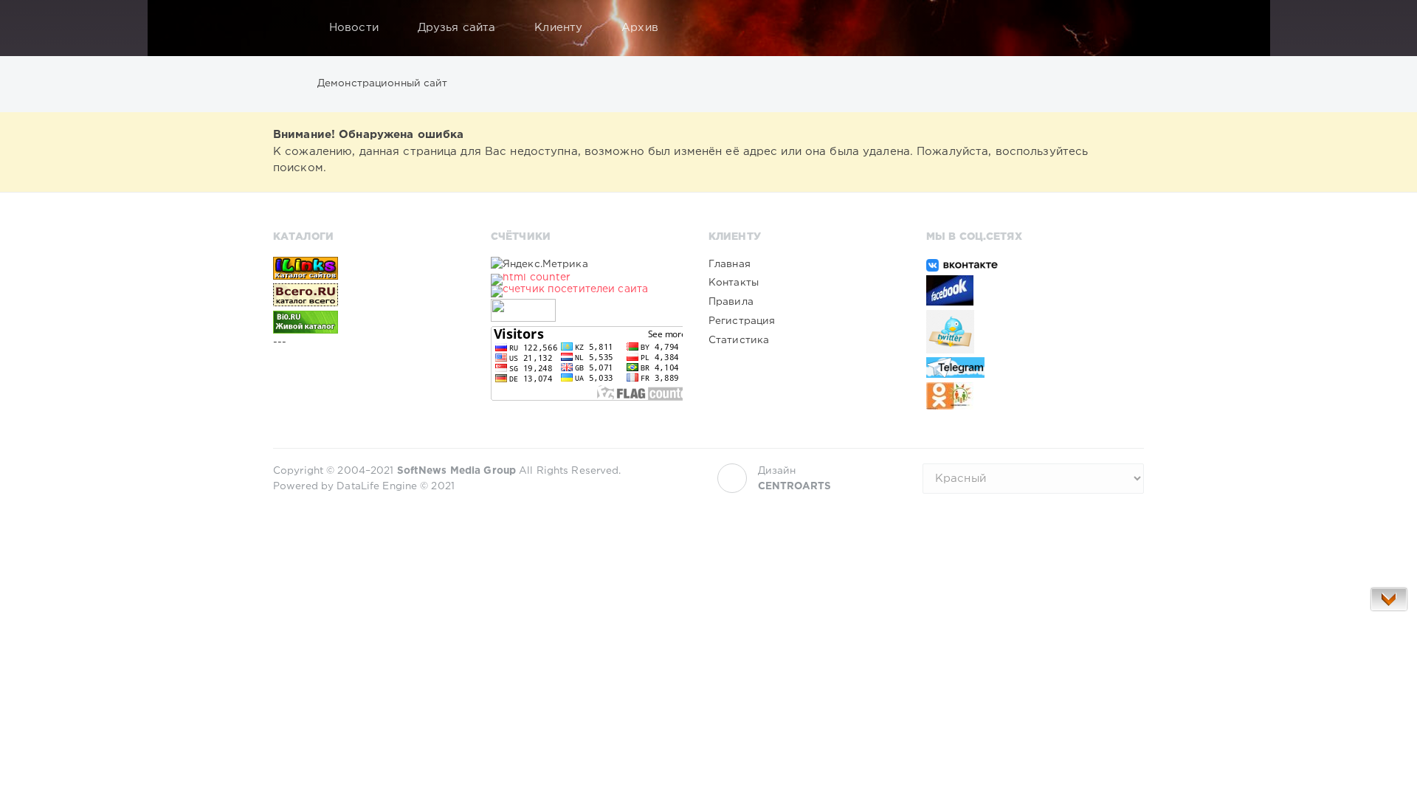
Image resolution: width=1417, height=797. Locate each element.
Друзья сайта (456, 27)
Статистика (738, 340)
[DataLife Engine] (289, 28)
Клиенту (558, 27)
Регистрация (741, 321)
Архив (639, 27)
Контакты (733, 282)
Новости (354, 27)
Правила (731, 301)
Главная (729, 264)
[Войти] (1123, 28)
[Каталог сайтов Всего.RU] (369, 294)
